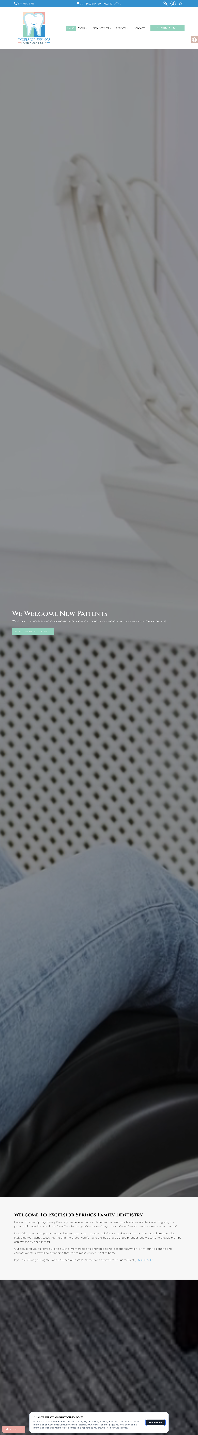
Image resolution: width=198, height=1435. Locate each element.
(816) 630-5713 (25, 3)
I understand (155, 1422)
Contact (139, 28)
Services (121, 28)
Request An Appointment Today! (33, 631)
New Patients (101, 28)
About (81, 28)
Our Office (100, 3)
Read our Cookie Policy (117, 1427)
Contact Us (15, 1429)
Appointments (167, 28)
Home (70, 28)
